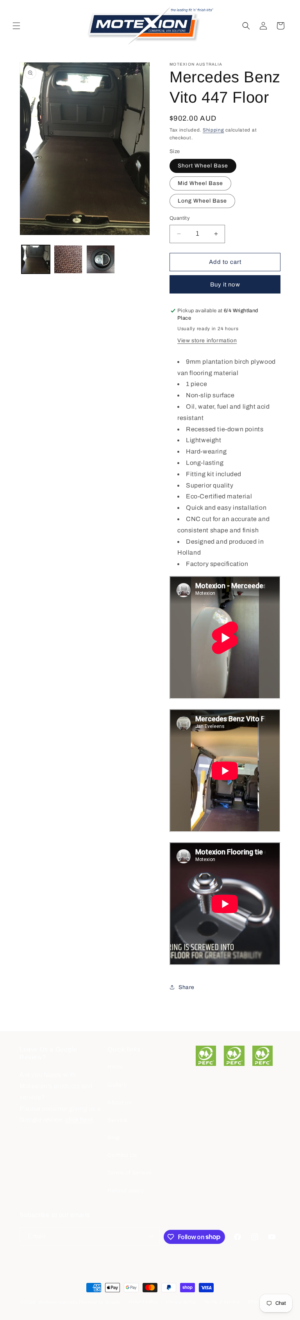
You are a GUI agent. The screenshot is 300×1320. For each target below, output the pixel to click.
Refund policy (125, 1191)
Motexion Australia (58, 1302)
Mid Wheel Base (200, 183)
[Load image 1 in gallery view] (35, 259)
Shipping (213, 130)
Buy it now (225, 284)
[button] (16, 25)
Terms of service (222, 1301)
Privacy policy (181, 1301)
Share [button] (187, 987)
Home (115, 1067)
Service (117, 1120)
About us (119, 1102)
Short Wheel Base (203, 166)
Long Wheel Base (202, 201)
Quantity (180, 218)
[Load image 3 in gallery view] (100, 259)
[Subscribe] (150, 1236)
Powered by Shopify (100, 1302)
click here (79, 1119)
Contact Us (122, 1155)
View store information (207, 340)
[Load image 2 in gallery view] (68, 259)
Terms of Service (129, 1173)
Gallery (117, 1085)
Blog (113, 1137)
